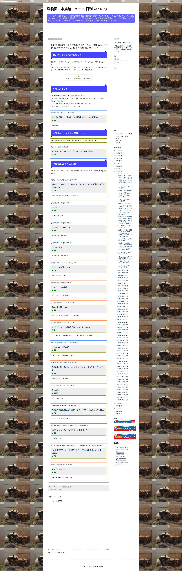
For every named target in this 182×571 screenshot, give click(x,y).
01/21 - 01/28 (121, 395)
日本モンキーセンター (58, 385)
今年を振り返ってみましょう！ (64, 307)
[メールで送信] (63, 487)
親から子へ (56, 390)
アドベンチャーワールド (59, 445)
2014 (117, 411)
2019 (117, 168)
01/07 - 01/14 (121, 400)
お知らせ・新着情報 (67, 113)
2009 (117, 413)
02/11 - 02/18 (121, 387)
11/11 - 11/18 (121, 285)
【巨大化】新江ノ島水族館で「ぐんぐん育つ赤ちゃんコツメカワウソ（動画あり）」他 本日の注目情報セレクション (124, 179)
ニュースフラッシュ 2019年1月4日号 (124, 200)
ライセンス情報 (87, 78)
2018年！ (55, 207)
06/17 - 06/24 (121, 340)
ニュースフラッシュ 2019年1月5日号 (124, 187)
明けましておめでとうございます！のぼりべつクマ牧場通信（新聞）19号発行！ (78, 185)
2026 (117, 150)
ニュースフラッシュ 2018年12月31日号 (124, 253)
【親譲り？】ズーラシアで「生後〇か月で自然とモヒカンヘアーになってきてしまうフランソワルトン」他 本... (124, 207)
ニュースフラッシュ (121, 134)
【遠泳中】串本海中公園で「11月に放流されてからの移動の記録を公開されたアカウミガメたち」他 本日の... (124, 233)
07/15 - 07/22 (121, 330)
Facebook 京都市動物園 (68, 405)
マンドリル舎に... (58, 469)
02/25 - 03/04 (121, 382)
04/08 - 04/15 (121, 366)
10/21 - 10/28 (121, 293)
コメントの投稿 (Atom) (58, 552)
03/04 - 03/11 (121, 379)
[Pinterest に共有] (70, 487)
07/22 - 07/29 (121, 327)
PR (116, 138)
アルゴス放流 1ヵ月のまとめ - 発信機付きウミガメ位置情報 (75, 117)
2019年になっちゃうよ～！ (62, 227)
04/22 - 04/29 (121, 361)
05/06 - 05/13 (121, 356)
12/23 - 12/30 (121, 270)
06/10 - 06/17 (121, 343)
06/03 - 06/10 (121, 345)
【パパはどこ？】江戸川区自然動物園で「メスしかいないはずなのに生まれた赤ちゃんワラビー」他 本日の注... (124, 259)
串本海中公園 (55, 113)
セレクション (57, 489)
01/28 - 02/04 (121, 392)
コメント (119, 62)
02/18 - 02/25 (121, 384)
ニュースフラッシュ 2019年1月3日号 (124, 213)
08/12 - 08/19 (121, 319)
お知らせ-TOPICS (71, 180)
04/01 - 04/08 (121, 369)
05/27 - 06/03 (121, 348)
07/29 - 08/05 (121, 324)
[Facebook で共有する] (69, 487)
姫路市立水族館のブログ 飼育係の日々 (75, 425)
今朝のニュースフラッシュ (59, 62)
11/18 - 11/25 (121, 283)
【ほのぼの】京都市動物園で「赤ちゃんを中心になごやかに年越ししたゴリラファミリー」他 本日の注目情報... (124, 220)
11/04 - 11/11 (121, 288)
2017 (117, 403)
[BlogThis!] (65, 487)
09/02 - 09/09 (121, 311)
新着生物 (65, 147)
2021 (117, 163)
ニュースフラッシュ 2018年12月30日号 (124, 266)
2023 (117, 158)
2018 (117, 171)
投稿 (117, 59)
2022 (117, 161)
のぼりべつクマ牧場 (57, 180)
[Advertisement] (83, 30)
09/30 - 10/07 (121, 301)
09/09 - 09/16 (121, 309)
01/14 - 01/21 (121, 397)
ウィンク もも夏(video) (61, 267)
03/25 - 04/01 (121, 371)
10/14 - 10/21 (121, 296)
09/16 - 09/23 (121, 306)
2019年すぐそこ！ (59, 247)
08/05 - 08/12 (121, 322)
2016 (117, 406)
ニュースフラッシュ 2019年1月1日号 (124, 239)
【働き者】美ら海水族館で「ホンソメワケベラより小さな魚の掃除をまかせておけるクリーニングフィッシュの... (124, 194)
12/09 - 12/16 (121, 275)
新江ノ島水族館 (56, 147)
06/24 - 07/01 (121, 337)
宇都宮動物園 (55, 203)
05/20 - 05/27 (121, 350)
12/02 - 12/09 (121, 278)
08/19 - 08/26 (121, 317)
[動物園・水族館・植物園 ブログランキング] (121, 460)
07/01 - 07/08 (121, 335)
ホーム (79, 549)
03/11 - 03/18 (121, 376)
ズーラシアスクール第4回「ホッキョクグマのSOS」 (72, 327)
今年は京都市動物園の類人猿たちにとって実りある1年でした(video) (78, 410)
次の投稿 (51, 549)
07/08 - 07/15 (121, 332)
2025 (117, 153)
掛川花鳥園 (54, 362)
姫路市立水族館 (56, 425)
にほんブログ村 (120, 456)
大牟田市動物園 (56, 465)
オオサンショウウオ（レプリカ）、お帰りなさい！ (71, 430)
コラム (117, 140)
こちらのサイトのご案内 (122, 42)
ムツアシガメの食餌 (59, 287)
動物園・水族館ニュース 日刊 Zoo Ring (77, 9)
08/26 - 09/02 (121, 314)
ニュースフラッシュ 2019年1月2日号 (124, 226)
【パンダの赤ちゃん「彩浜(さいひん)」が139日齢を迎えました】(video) (77, 451)
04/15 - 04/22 (121, 363)
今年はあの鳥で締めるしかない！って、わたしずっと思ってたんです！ (77, 368)
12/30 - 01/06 (121, 173)
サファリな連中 (67, 465)
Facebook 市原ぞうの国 (68, 263)
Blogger (101, 566)
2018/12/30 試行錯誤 (60, 347)
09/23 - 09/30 (121, 304)
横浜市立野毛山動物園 (58, 283)
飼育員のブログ (66, 203)
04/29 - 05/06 (121, 358)
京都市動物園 (55, 405)
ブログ (69, 283)
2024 (117, 155)
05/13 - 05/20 (121, 353)
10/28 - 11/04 (121, 291)
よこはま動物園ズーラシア (59, 303)
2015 (117, 408)
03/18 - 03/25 (121, 374)
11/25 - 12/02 (121, 280)
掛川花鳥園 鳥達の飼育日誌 (69, 362)
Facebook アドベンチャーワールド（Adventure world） (85, 445)
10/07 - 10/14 (121, 299)
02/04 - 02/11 (121, 389)
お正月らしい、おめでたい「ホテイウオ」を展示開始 (72, 151)
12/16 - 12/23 (121, 273)
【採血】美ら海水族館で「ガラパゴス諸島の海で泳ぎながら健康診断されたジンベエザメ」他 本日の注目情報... (124, 246)
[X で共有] (67, 487)
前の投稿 (106, 549)
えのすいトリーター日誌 (70, 342)
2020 (117, 166)
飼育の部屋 (70, 385)
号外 (116, 143)
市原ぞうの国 (55, 263)
